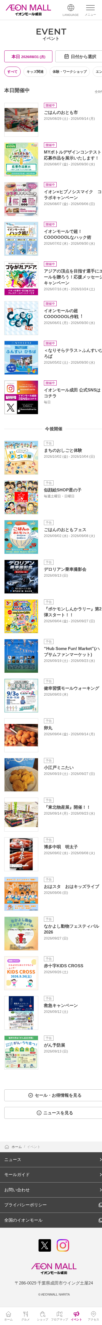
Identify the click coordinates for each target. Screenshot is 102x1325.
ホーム (17, 1147)
